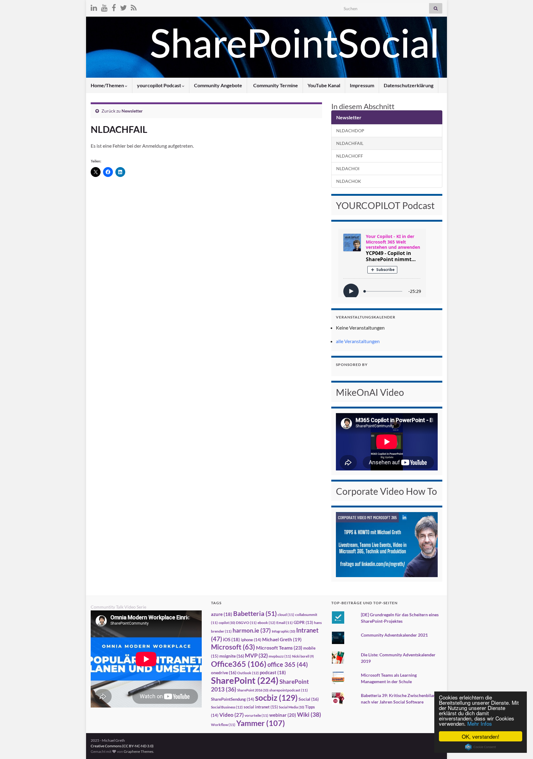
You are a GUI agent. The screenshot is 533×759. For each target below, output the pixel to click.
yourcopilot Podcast (159, 85)
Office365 (238, 663)
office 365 (287, 664)
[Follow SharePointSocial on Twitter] (123, 6)
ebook (266, 622)
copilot (227, 623)
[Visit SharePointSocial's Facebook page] (114, 6)
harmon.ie (252, 630)
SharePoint (245, 680)
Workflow (223, 724)
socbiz (276, 698)
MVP (256, 655)
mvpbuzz (280, 656)
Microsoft (233, 647)
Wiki (309, 714)
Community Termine (275, 85)
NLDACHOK (348, 181)
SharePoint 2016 (252, 690)
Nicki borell (303, 656)
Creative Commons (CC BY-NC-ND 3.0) (122, 746)
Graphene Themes (138, 751)
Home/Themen (108, 85)
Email (284, 622)
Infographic (283, 631)
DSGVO (246, 622)
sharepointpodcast (288, 690)
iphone (251, 639)
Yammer (260, 723)
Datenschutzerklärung (408, 85)
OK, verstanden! (480, 736)
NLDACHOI (347, 168)
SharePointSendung (232, 699)
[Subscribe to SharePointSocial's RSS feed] (134, 6)
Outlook (248, 673)
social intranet (261, 706)
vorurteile (256, 715)
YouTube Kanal (324, 85)
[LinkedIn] (94, 6)
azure (221, 614)
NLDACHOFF (349, 155)
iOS (231, 639)
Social (309, 699)
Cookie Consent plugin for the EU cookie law (480, 747)
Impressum (362, 85)
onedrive (223, 672)
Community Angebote (218, 85)
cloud (286, 614)
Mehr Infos (479, 723)
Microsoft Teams (279, 647)
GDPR (303, 622)
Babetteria (255, 613)
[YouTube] (104, 6)
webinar (282, 715)
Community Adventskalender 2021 (394, 635)
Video (231, 715)
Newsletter (132, 110)
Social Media (291, 707)
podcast (273, 672)
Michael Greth (282, 639)
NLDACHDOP (350, 130)
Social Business (227, 707)
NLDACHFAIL (349, 143)
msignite (231, 655)
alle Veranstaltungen (358, 341)
